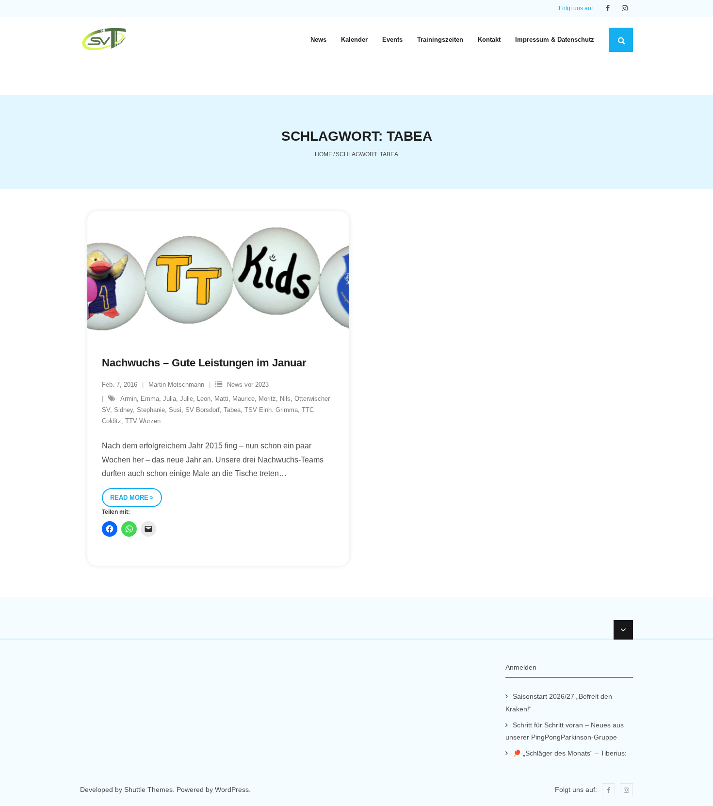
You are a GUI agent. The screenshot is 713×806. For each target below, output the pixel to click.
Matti (221, 398)
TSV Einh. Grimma (271, 409)
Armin (128, 398)
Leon (204, 398)
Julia (169, 398)
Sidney (123, 409)
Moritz (267, 398)
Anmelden (520, 667)
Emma (150, 398)
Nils (285, 398)
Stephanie (151, 409)
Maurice (243, 398)
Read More (129, 497)
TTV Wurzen (143, 421)
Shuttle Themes (148, 789)
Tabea (232, 409)
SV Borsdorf (202, 409)
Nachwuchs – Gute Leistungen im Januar (204, 363)
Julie (186, 398)
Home (323, 154)
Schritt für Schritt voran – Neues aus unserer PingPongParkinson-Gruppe (564, 731)
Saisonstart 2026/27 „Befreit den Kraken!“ (558, 702)
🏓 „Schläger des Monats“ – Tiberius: (570, 753)
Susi (175, 409)
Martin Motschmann (176, 384)
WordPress (232, 789)
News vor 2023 (248, 384)
